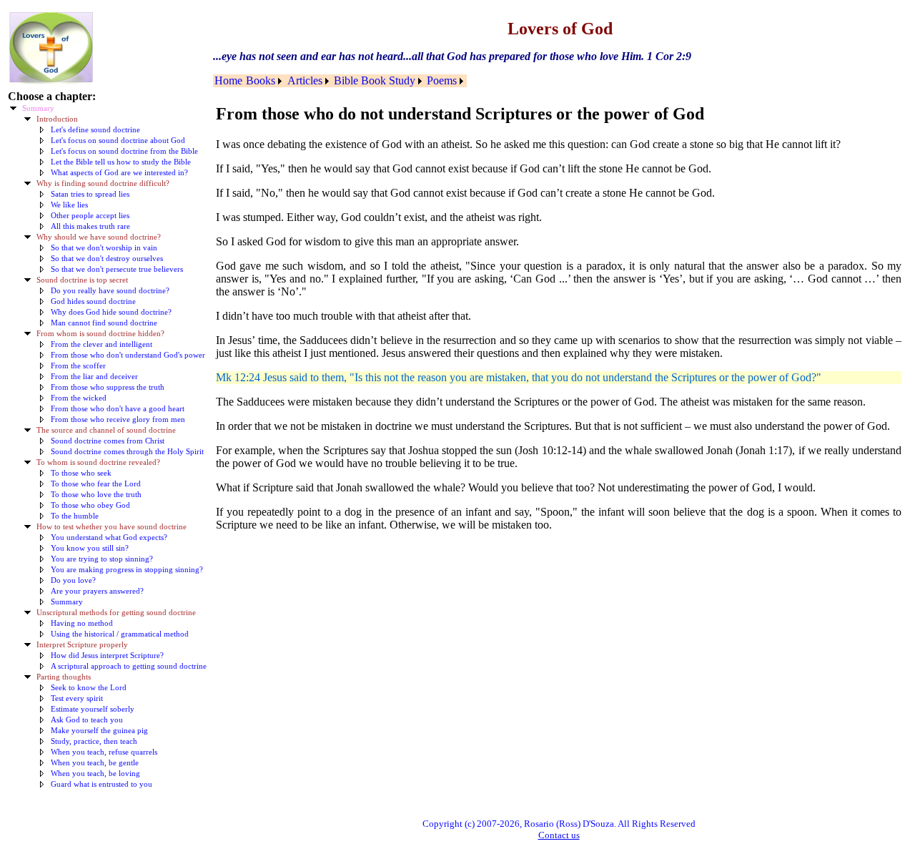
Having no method (82, 623)
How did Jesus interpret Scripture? (107, 655)
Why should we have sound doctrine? (98, 237)
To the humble (75, 516)
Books (260, 80)
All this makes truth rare (90, 226)
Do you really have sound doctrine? (110, 291)
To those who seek (81, 473)
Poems (442, 80)
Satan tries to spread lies (90, 194)
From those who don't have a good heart (117, 409)
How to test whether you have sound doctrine (111, 527)
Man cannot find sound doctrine (104, 323)
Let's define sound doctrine (95, 130)
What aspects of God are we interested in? (119, 173)
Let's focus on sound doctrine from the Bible (124, 151)
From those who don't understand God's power (128, 355)
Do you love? (73, 580)
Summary (38, 108)
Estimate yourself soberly (92, 709)
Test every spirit (77, 698)
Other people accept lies (90, 216)
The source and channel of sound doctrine (106, 430)
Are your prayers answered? (97, 591)
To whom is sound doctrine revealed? (98, 462)
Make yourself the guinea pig (99, 731)
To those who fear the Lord (96, 484)
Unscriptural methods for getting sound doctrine (116, 613)
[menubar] (340, 80)
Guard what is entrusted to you (101, 784)
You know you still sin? (90, 548)
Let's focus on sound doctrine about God (118, 140)
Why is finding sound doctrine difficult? (102, 183)
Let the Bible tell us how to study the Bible (121, 162)
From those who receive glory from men (118, 419)
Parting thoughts (63, 677)
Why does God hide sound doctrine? (111, 312)
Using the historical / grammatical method (120, 634)
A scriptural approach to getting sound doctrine (129, 666)
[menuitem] (228, 80)
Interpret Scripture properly (82, 645)
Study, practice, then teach (94, 741)
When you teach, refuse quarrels (104, 752)
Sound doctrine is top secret (82, 280)
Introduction (57, 119)
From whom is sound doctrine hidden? (100, 334)
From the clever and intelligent (101, 344)
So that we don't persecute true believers (117, 269)
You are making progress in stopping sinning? (127, 570)
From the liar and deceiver (94, 377)
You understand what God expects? (109, 537)
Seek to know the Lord (89, 688)
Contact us (559, 835)
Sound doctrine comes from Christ (107, 441)
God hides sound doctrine (93, 301)
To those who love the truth (96, 495)
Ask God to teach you (87, 720)
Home (228, 80)
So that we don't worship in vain (104, 248)
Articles (304, 80)
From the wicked (79, 398)
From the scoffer (78, 366)
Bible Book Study (374, 80)
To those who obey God (90, 505)
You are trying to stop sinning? (102, 559)
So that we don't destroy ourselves (107, 258)
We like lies (69, 205)
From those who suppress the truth (107, 387)
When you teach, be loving (95, 773)
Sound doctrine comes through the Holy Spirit (127, 452)
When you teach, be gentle (95, 763)
